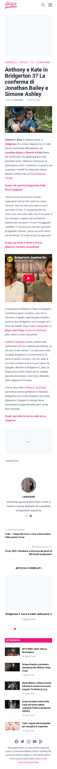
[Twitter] (22, 741)
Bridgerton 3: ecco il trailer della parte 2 (29, 614)
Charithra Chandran (14, 341)
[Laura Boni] (28, 485)
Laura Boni (18, 100)
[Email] (30, 515)
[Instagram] (28, 741)
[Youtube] (34, 741)
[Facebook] (16, 741)
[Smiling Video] (41, 741)
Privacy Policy (32, 762)
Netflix (24, 62)
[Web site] (26, 515)
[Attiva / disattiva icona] (43, 5)
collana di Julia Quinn (35, 387)
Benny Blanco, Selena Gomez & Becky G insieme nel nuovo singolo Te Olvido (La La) (36, 686)
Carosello (11, 62)
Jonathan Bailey (14, 152)
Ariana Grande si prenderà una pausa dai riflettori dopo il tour (36, 667)
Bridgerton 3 (12, 461)
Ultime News (43, 62)
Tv (32, 62)
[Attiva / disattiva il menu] (50, 5)
